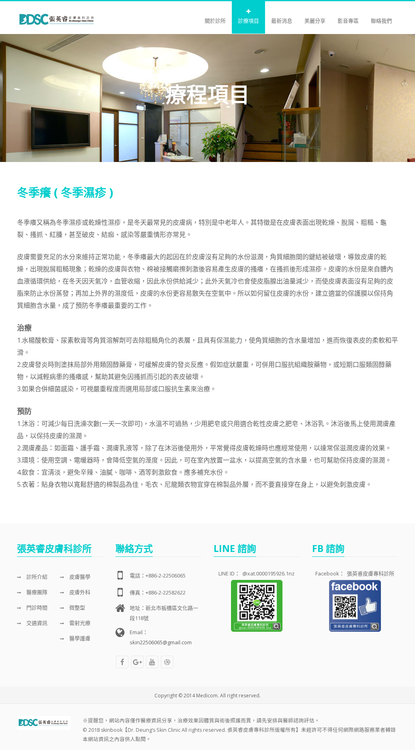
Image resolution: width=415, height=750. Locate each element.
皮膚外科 (79, 592)
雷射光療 (79, 622)
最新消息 (281, 20)
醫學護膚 (79, 638)
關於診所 (215, 20)
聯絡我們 (381, 20)
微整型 (76, 607)
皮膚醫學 (79, 576)
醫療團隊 (36, 592)
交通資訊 (36, 622)
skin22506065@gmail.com (161, 642)
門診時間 (36, 607)
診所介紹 (36, 576)
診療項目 (248, 20)
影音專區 (348, 20)
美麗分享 (314, 20)
